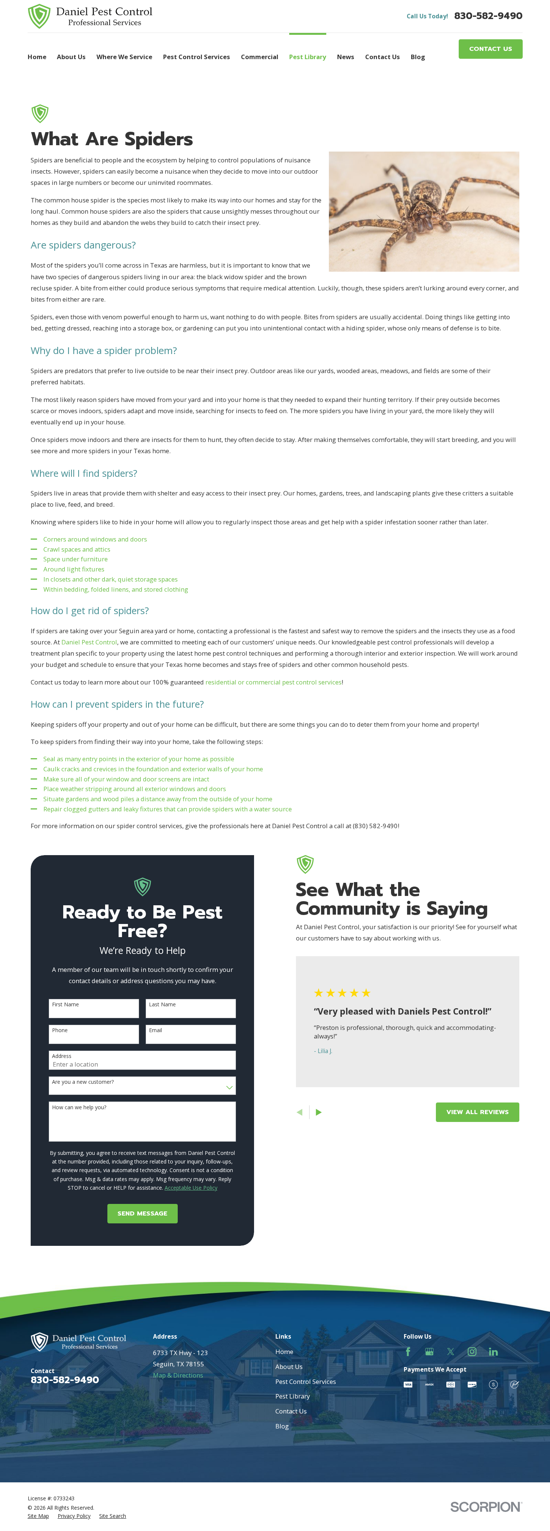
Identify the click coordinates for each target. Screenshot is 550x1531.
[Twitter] (450, 1351)
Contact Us (490, 49)
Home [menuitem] (37, 56)
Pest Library (292, 1396)
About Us (289, 1366)
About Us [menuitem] (71, 56)
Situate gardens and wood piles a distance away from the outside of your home (157, 799)
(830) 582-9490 (375, 825)
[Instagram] (472, 1351)
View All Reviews (477, 1112)
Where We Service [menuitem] (124, 56)
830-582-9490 (488, 16)
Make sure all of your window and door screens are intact (126, 779)
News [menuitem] (345, 56)
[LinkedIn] (493, 1351)
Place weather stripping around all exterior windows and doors (134, 788)
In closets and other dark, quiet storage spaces (110, 579)
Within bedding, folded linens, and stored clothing (115, 589)
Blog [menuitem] (418, 56)
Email (155, 1030)
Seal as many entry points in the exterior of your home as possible (138, 758)
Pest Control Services (305, 1381)
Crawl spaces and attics (76, 549)
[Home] (90, 16)
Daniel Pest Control (89, 642)
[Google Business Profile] (429, 1351)
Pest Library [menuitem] (307, 56)
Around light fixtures (73, 569)
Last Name (162, 1004)
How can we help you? (79, 1107)
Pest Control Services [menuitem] (196, 56)
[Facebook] (408, 1351)
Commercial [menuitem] (259, 56)
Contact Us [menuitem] (382, 56)
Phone (60, 1030)
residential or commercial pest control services (273, 682)
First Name (65, 1004)
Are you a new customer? (83, 1082)
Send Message (142, 1213)
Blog (282, 1426)
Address (61, 1056)
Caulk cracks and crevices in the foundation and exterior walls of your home (153, 769)
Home (284, 1351)
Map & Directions (178, 1375)
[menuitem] (38, 1516)
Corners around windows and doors (95, 539)
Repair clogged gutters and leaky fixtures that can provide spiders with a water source (167, 809)
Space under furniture (75, 559)
